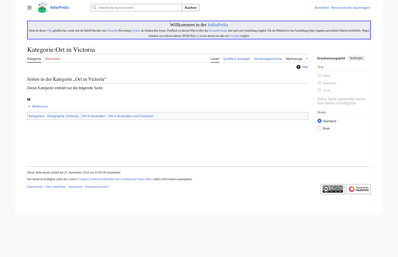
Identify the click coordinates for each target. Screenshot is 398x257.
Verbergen (356, 58)
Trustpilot (112, 30)
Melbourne (40, 106)
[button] (29, 7)
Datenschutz (35, 186)
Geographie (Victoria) (63, 116)
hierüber (135, 30)
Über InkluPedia (56, 186)
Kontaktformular (218, 30)
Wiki (49, 30)
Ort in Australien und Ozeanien (131, 116)
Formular (234, 36)
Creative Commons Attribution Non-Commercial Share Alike (114, 179)
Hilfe (305, 67)
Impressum (75, 186)
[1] (197, 36)
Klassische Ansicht (96, 186)
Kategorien (36, 116)
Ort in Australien (93, 116)
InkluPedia (218, 24)
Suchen (191, 7)
